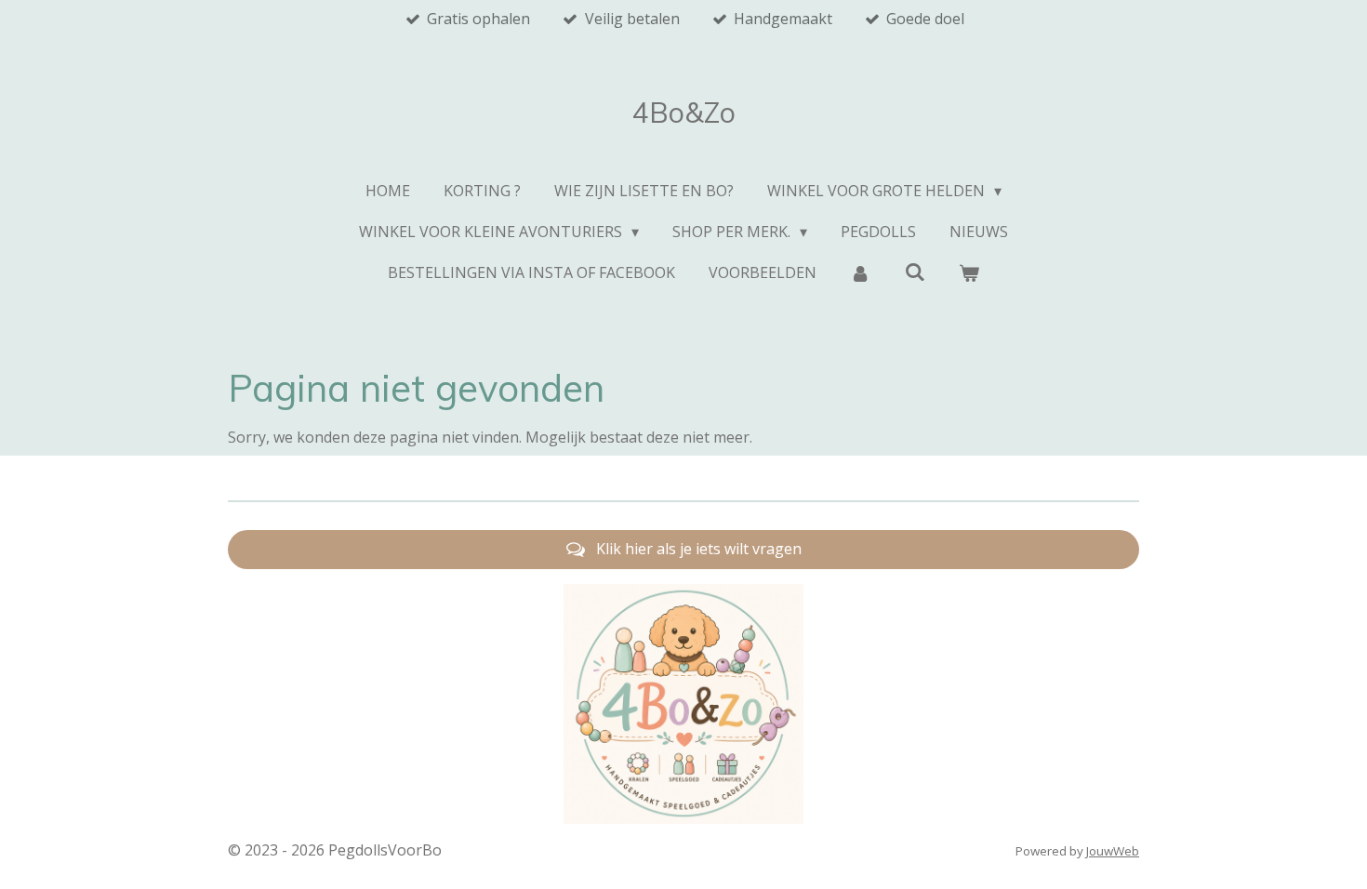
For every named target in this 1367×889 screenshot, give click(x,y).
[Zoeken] (914, 271)
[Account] (860, 272)
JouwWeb (1112, 851)
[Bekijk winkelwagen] (969, 272)
